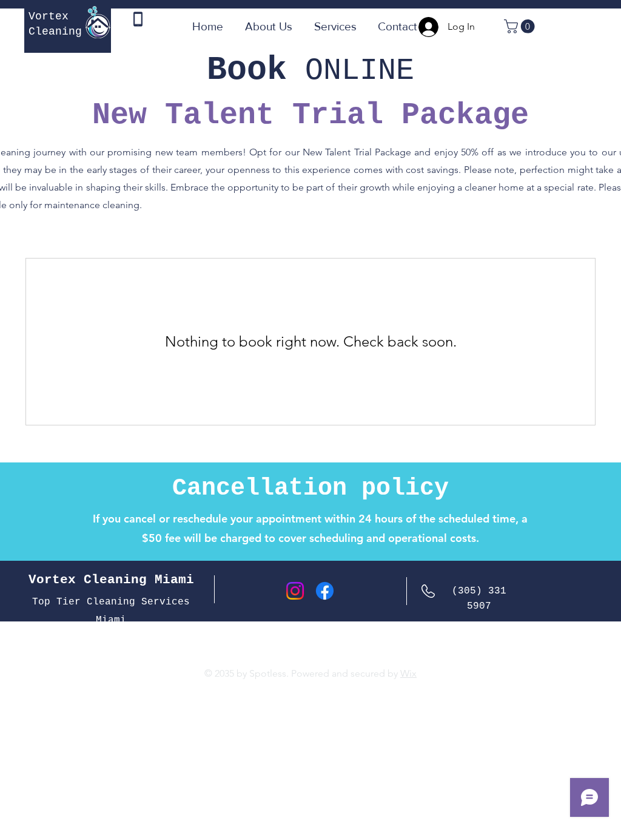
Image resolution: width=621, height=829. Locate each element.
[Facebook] (325, 591)
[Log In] (424, 27)
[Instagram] (295, 591)
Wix (408, 673)
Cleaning (55, 31)
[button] (521, 26)
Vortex (49, 16)
